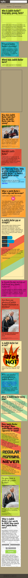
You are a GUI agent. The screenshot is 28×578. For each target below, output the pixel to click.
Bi (2, 245)
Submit (10, 552)
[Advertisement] (11, 90)
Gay (3, 237)
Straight (4, 241)
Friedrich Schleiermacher (9, 385)
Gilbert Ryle (5, 385)
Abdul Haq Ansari (12, 383)
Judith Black (5, 382)
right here (4, 183)
